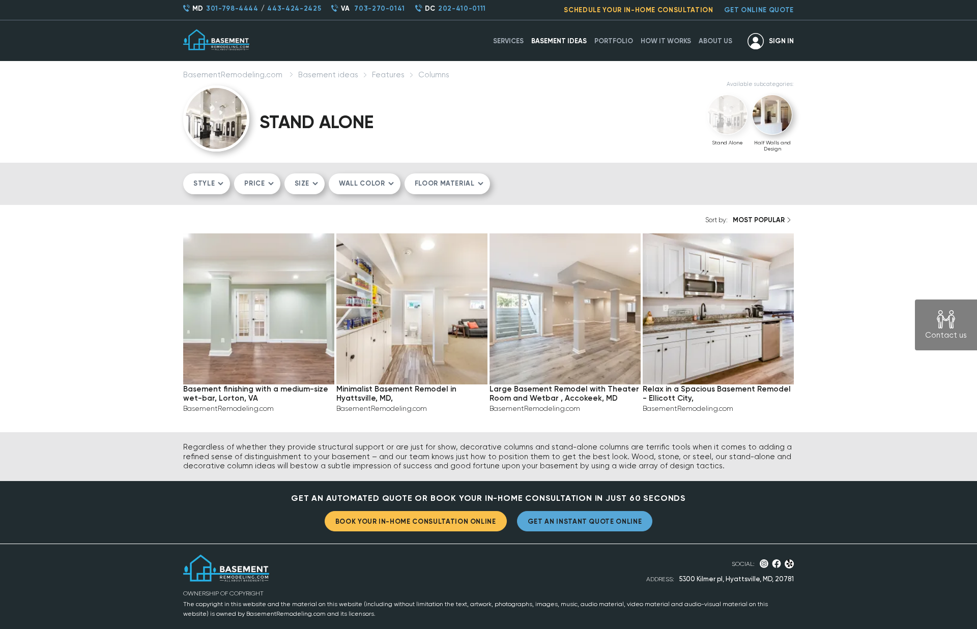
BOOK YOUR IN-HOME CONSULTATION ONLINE (415, 521)
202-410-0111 (462, 8)
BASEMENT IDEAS (559, 41)
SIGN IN (781, 41)
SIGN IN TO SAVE (258, 364)
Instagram (764, 563)
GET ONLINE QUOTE (759, 10)
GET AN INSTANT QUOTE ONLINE (585, 521)
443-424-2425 (294, 8)
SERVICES (508, 41)
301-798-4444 (232, 8)
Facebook (776, 563)
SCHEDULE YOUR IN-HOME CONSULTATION (638, 10)
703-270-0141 (379, 8)
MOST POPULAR (759, 220)
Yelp (789, 563)
